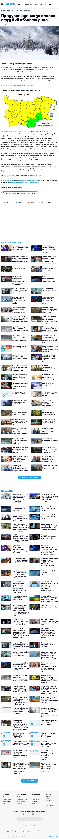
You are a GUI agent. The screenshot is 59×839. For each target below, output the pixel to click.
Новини (20, 4)
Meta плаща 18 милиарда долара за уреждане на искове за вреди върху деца (49, 526)
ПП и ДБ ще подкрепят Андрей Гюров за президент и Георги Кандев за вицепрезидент (49, 459)
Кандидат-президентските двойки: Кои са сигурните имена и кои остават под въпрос (49, 279)
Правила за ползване (26, 831)
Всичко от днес (7, 799)
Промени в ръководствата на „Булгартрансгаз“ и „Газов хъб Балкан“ (49, 368)
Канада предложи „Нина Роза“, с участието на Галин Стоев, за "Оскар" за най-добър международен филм (49, 339)
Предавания (35, 799)
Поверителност (10, 831)
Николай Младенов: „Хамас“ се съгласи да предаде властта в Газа (49, 622)
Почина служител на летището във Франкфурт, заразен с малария (21, 710)
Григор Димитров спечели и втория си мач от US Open (48, 536)
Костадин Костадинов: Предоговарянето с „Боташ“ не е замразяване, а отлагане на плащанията (20, 431)
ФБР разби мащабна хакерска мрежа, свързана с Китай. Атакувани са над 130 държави (48, 300)
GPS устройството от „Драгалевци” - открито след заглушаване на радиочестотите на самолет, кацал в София (49, 260)
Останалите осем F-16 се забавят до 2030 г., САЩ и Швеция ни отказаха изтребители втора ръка (20, 319)
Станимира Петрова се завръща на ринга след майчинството (21, 560)
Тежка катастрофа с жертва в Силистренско (49, 289)
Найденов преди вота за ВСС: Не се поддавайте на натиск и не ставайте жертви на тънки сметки (20, 259)
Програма (29, 4)
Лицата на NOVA (22, 799)
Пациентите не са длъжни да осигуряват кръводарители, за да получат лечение (20, 459)
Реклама (4, 830)
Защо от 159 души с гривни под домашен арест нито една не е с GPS (20, 290)
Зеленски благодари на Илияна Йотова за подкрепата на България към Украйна (49, 598)
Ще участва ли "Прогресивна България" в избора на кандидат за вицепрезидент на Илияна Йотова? (20, 468)
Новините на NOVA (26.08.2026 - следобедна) (48, 735)
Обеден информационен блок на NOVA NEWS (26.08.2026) (49, 743)
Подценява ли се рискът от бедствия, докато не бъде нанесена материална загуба (49, 377)
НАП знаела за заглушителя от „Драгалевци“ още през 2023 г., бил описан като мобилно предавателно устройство (19, 280)
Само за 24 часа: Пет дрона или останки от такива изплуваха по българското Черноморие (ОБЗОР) (20, 300)
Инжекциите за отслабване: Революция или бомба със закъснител (49, 412)
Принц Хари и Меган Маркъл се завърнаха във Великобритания (21, 743)
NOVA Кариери (50, 803)
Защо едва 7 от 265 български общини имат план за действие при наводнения (19, 441)
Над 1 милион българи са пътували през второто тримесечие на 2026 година (19, 422)
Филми (33, 803)
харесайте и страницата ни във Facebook (24, 182)
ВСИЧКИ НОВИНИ (29, 781)
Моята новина (7, 801)
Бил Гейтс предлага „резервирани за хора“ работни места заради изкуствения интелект (20, 498)
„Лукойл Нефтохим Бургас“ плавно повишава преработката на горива (20, 328)
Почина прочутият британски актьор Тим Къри (48, 644)
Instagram (22, 180)
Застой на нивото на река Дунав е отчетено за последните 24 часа (49, 467)
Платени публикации (46, 831)
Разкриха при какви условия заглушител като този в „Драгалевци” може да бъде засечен (50, 310)
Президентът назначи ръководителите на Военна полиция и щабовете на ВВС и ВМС (19, 310)
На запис (38, 4)
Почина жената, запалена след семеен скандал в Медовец (49, 393)
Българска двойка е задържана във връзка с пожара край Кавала (49, 699)
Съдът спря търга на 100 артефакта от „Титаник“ (21, 508)
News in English (50, 805)
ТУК (39, 175)
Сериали (34, 801)
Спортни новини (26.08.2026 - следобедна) (19, 735)
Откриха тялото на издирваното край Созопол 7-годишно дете (19, 356)
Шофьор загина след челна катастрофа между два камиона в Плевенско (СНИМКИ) (20, 450)
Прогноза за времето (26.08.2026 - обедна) (18, 392)
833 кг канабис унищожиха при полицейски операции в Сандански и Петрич (20, 412)
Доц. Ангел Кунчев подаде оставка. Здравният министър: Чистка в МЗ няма (19, 377)
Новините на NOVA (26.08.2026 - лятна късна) (48, 516)
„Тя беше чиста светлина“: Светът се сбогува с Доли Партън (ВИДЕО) (20, 622)
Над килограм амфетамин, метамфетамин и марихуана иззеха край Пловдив (20, 385)
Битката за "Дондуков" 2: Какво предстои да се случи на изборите (49, 421)
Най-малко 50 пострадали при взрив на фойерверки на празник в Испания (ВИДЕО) (49, 679)
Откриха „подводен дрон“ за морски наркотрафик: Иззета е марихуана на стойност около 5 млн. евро (49, 358)
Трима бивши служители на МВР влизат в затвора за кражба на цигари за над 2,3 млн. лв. (49, 450)
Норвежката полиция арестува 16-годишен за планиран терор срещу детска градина (49, 497)
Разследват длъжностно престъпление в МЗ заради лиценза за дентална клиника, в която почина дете (50, 320)
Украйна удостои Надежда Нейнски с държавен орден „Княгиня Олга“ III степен (20, 574)
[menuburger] (2, 4)
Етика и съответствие (36, 831)
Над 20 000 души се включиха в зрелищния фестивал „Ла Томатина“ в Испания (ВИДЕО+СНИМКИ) (49, 690)
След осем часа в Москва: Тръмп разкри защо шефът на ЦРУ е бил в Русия (20, 689)
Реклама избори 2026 (11, 830)
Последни (5, 796)
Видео (4, 803)
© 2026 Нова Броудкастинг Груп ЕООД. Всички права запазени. (13, 836)
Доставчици (40, 830)
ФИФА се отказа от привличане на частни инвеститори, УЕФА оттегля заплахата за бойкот (21, 538)
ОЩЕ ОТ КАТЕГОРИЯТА (29, 477)
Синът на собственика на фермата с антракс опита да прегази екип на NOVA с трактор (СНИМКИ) (49, 249)
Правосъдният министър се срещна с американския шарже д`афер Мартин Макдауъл (50, 431)
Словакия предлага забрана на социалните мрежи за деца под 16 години (21, 678)
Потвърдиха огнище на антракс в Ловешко (19, 347)
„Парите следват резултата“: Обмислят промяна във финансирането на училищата (49, 404)
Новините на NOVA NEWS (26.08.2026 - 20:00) (48, 572)
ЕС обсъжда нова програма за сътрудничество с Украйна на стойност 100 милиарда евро (48, 755)
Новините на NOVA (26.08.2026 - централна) (20, 597)
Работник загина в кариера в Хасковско (18, 267)
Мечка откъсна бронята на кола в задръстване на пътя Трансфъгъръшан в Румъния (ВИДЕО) (21, 527)
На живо (47, 4)
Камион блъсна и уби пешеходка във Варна (48, 384)
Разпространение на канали (23, 830)
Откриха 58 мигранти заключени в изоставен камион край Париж (21, 517)
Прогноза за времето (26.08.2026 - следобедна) (49, 722)
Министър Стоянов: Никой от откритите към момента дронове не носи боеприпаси (50, 348)
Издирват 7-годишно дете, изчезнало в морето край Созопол (50, 440)
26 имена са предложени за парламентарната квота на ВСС (19, 402)
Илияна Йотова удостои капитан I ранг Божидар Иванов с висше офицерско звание (19, 368)
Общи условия (53, 830)
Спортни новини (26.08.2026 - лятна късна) (48, 508)
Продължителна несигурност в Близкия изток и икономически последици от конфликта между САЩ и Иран (20, 587)
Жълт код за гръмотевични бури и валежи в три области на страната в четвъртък (19, 338)
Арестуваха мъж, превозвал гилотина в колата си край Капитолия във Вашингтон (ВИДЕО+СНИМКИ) (49, 586)
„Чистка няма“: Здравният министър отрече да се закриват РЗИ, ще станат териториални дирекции (49, 329)
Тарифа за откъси (33, 830)
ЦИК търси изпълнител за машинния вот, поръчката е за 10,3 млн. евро (20, 247)
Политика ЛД (17, 831)
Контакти (47, 830)
